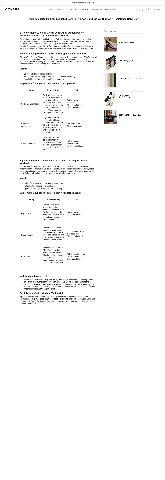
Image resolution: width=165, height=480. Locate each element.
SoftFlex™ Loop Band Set (53, 44)
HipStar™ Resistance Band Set (33, 46)
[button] (73, 9)
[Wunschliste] (153, 9)
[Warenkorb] (158, 9)
